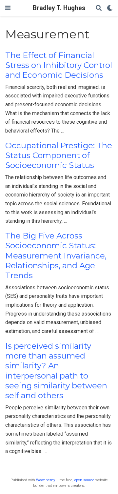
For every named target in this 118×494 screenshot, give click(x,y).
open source (84, 480)
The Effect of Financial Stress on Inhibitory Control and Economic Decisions (58, 65)
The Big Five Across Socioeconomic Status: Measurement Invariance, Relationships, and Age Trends (56, 255)
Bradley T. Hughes (59, 8)
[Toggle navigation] (7, 8)
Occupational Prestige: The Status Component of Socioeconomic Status (58, 155)
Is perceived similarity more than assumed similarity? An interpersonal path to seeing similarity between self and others (56, 371)
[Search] (99, 8)
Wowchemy (45, 480)
